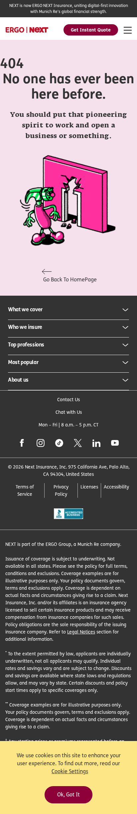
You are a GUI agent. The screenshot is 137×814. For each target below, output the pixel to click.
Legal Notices (81, 631)
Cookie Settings (70, 771)
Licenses (89, 486)
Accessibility (116, 486)
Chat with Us (69, 412)
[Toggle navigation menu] (128, 31)
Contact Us (68, 399)
